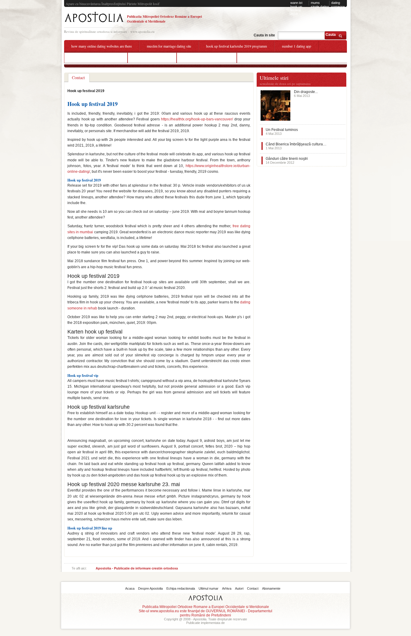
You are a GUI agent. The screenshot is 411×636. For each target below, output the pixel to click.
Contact (252, 588)
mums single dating (320, 4)
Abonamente (271, 588)
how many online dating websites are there (101, 46)
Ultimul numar (208, 588)
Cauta (331, 35)
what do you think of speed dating (96, 57)
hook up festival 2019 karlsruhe (206, 57)
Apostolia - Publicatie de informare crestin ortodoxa (137, 568)
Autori (239, 588)
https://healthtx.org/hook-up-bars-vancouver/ (197, 119)
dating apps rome (256, 57)
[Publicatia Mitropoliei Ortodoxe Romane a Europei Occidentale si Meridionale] (94, 23)
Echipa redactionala (180, 588)
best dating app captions (152, 57)
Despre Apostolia (150, 588)
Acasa (129, 588)
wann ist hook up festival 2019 (296, 8)
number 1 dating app (296, 46)
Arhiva (226, 588)
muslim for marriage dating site (169, 46)
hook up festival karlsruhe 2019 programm (236, 46)
